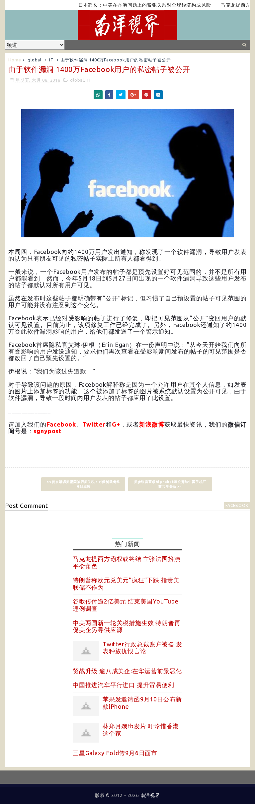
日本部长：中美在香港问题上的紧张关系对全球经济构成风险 (133, 5)
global (35, 59)
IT (51, 59)
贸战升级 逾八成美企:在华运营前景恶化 (127, 671)
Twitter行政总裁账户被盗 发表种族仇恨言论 (142, 648)
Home (14, 59)
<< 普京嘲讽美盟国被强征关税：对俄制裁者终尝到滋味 (83, 484)
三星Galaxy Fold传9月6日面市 (115, 753)
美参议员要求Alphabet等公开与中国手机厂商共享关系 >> (170, 484)
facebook (236, 505)
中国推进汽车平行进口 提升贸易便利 (123, 685)
